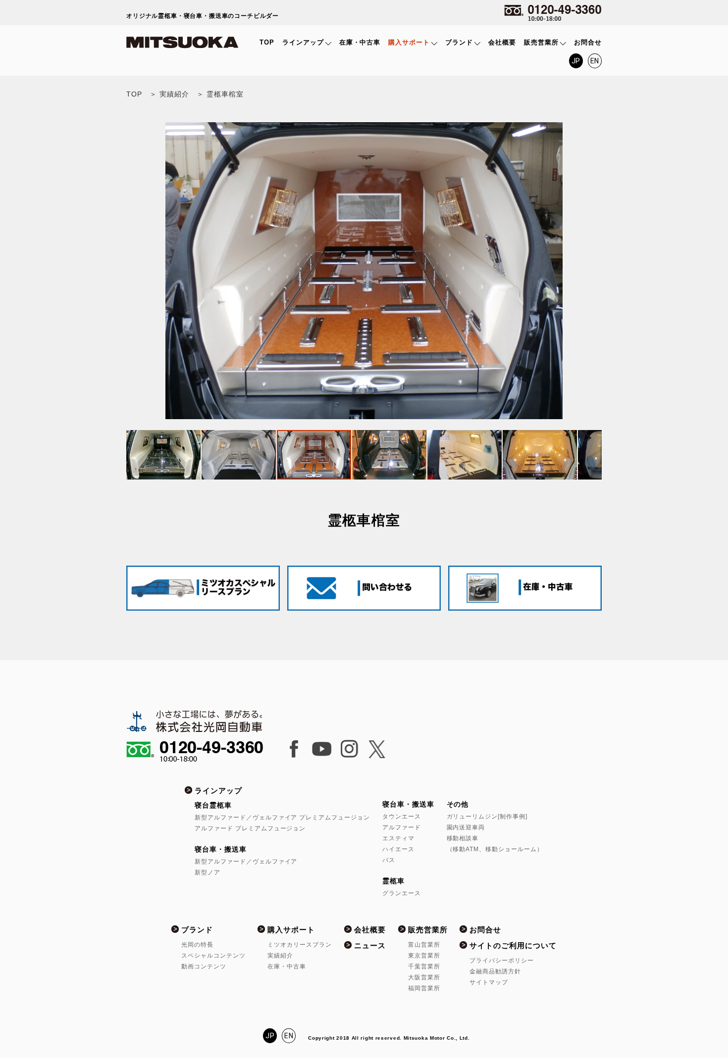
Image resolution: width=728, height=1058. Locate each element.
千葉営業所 (424, 966)
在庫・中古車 (360, 42)
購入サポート (409, 42)
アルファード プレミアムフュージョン (250, 828)
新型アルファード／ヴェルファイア (246, 861)
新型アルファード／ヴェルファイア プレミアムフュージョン (282, 817)
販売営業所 (541, 42)
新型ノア (207, 872)
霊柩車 (393, 881)
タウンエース (401, 816)
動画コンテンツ (203, 966)
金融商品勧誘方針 (495, 971)
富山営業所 (424, 944)
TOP (267, 42)
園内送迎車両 (466, 827)
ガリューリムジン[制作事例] (487, 816)
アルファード (401, 827)
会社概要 (502, 42)
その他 (458, 804)
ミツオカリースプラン (299, 944)
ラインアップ (303, 42)
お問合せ (588, 42)
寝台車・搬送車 (221, 849)
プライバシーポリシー (501, 960)
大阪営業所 (424, 977)
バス (388, 860)
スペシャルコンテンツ (213, 955)
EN (595, 61)
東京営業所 (424, 955)
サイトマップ (488, 982)
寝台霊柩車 (213, 805)
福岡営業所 (424, 988)
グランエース (401, 893)
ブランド (459, 42)
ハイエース (398, 849)
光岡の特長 (197, 944)
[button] (135, 271)
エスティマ (398, 838)
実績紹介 (280, 955)
